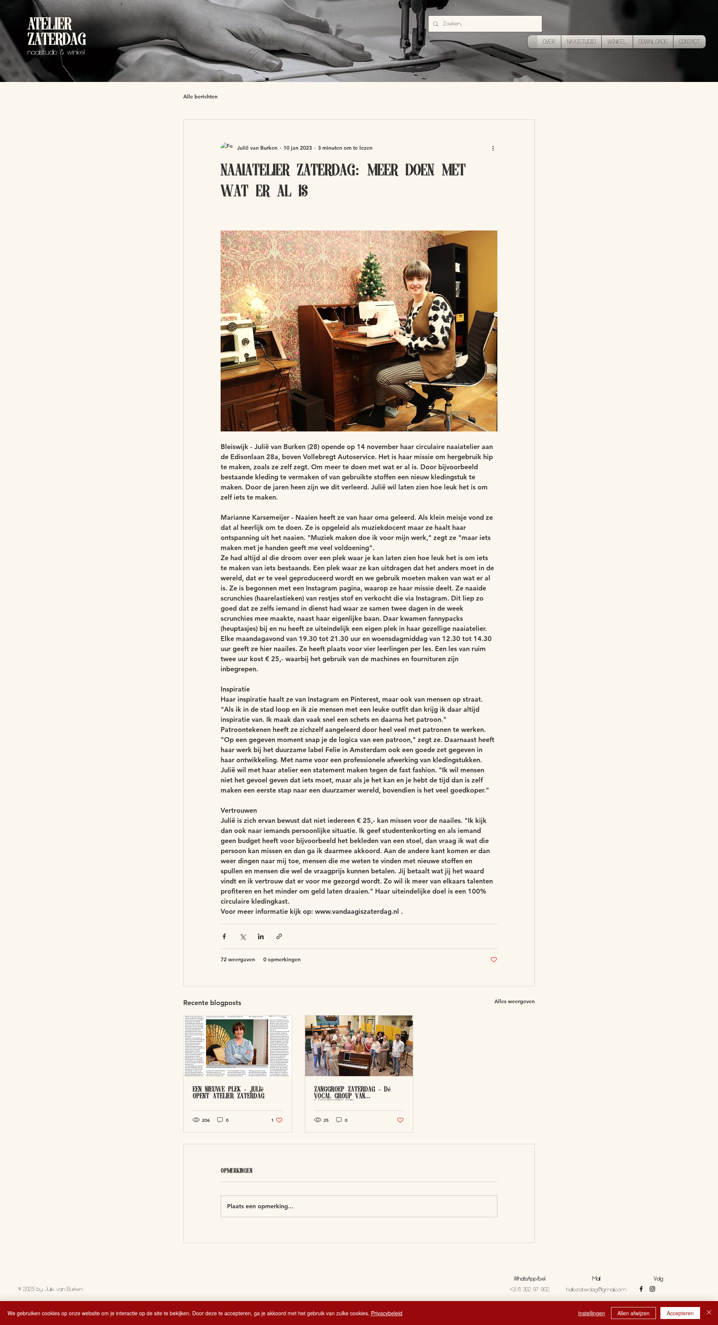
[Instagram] (652, 1288)
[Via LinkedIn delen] (260, 936)
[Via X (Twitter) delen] (242, 936)
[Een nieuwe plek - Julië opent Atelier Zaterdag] (238, 1046)
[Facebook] (641, 1288)
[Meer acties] (492, 148)
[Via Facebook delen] (224, 936)
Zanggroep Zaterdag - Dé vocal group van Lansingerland (352, 1093)
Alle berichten (200, 96)
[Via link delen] (279, 936)
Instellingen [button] (591, 1313)
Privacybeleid (386, 1313)
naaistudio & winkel (56, 52)
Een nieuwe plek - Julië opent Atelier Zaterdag (228, 1093)
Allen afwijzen (633, 1313)
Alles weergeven (514, 1001)
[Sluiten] (709, 1313)
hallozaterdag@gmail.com (596, 1289)
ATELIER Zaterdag (57, 33)
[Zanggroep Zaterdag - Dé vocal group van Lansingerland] (359, 1046)
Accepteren (680, 1313)
